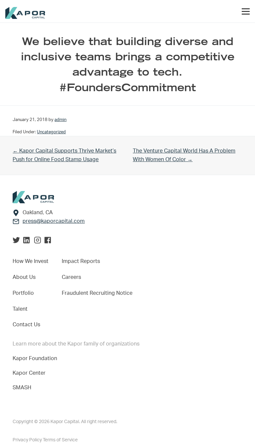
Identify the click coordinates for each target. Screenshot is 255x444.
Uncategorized (51, 132)
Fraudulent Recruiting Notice (97, 293)
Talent (20, 309)
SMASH (22, 387)
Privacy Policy (28, 440)
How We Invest (30, 261)
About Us (24, 277)
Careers (71, 277)
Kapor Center (30, 373)
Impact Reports (81, 261)
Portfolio (23, 293)
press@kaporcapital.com (54, 221)
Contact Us (26, 324)
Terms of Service (60, 440)
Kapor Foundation (36, 358)
